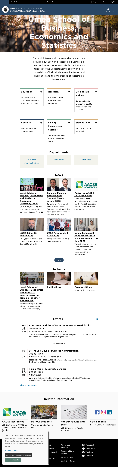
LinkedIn (89, 455)
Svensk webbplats (109, 2)
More (59, 260)
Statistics (86, 159)
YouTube (89, 452)
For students (15, 2)
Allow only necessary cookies (18, 455)
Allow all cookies (13, 460)
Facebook (90, 445)
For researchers (29, 2)
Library (41, 2)
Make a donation (48, 458)
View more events (28, 385)
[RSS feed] (97, 319)
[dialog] (25, 448)
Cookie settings (68, 461)
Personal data (67, 457)
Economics (59, 159)
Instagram (90, 448)
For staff (50, 2)
